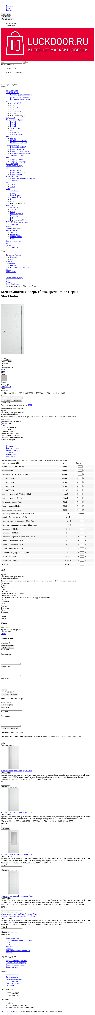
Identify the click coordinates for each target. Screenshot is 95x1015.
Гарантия (9, 949)
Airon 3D (13, 210)
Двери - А (9, 205)
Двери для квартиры (18, 162)
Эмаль (12, 187)
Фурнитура (10, 985)
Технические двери (17, 155)
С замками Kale (16, 134)
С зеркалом (14, 132)
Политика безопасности (19, 268)
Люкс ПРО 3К (16, 111)
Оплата (8, 8)
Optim (12, 130)
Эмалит (13, 193)
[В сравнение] (16, 787)
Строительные (11, 233)
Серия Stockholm (12, 284)
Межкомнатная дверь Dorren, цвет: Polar (17, 854)
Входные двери (12, 91)
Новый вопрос (7, 705)
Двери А (9, 137)
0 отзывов (6, 402)
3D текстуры (15, 207)
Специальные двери (14, 228)
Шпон (12, 239)
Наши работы (11, 272)
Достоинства (6, 654)
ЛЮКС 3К (14, 107)
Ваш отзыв (5, 678)
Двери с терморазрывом (19, 97)
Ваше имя (5, 649)
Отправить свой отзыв (9, 694)
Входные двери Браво (14, 120)
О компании (10, 263)
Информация (11, 456)
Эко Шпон (14, 185)
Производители (12, 967)
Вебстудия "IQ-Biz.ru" (10, 1011)
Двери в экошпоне (17, 172)
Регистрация (11, 25)
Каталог (4, 971)
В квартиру (14, 216)
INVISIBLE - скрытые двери (17, 222)
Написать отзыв (7, 647)
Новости (9, 261)
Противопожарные (13, 241)
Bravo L (13, 126)
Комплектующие (12, 450)
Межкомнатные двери (14, 166)
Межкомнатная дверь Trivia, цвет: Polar (16, 771)
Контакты (9, 10)
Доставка (9, 6)
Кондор (13, 139)
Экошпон (14, 180)
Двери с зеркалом (17, 149)
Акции (8, 270)
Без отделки (15, 235)
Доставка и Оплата (13, 255)
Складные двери (12, 983)
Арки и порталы (12, 975)
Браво (8, 189)
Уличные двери (12, 164)
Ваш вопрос (5, 716)
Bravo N (13, 122)
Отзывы (9, 452)
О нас (8, 942)
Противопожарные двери (20, 99)
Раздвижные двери (13, 224)
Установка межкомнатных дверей (19, 940)
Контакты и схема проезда (16, 963)
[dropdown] (2, 2)
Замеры (8, 245)
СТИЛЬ (13, 114)
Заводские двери (12, 145)
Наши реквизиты (12, 938)
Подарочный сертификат (15, 965)
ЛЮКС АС (14, 109)
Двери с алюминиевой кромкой (22, 178)
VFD (7, 182)
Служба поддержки (8, 957)
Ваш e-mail (5, 711)
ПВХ (12, 218)
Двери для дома (16, 159)
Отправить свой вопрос (10, 728)
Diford (12, 212)
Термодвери (15, 128)
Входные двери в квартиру (21, 95)
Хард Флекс (15, 195)
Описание (10, 446)
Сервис (8, 243)
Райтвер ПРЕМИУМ (18, 141)
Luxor (8, 168)
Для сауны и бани (13, 230)
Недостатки (5, 666)
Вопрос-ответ (11, 454)
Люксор (9, 157)
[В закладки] (13, 787)
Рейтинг (4, 690)
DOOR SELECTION (18, 147)
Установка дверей (13, 247)
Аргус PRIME (15, 103)
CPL (12, 201)
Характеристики (12, 448)
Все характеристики (9, 427)
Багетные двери (16, 214)
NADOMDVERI (12, 93)
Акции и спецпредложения (16, 961)
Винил (13, 199)
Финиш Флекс (16, 197)
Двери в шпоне (16, 170)
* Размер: (4, 391)
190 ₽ (30, 405)
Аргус (8, 101)
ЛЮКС (13, 105)
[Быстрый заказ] (11, 787)
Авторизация (11, 23)
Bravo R (13, 124)
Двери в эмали (16, 174)
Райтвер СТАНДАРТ (18, 143)
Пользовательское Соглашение (18, 951)
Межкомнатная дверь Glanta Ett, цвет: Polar (18, 916)
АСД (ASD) (10, 118)
